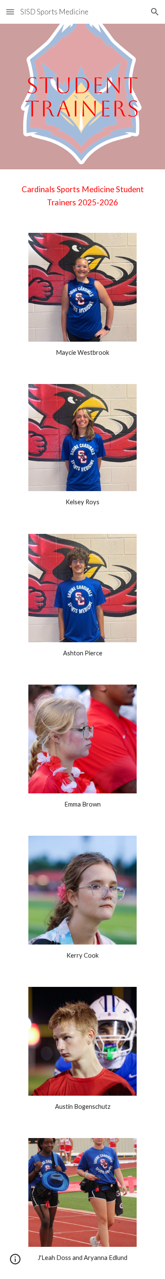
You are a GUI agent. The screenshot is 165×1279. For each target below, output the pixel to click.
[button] (10, 11)
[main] (82, 97)
